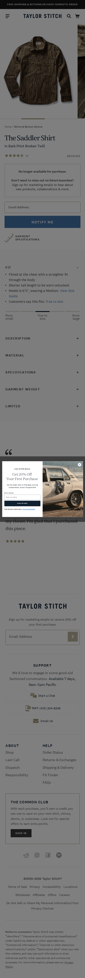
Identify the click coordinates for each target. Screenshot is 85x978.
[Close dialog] (79, 464)
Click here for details (28, 509)
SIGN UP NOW (22, 503)
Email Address (9, 493)
